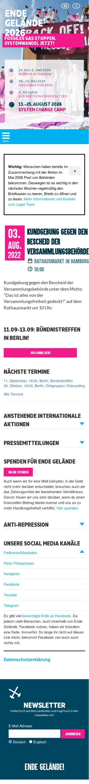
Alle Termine (13, 394)
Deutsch (19, 741)
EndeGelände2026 (24, 22)
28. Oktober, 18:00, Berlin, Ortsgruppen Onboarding (44, 385)
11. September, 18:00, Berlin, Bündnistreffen (38, 380)
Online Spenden (18, 472)
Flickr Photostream (19, 563)
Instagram (12, 573)
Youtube (10, 594)
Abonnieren (73, 734)
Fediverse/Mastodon (20, 552)
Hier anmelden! (40, 353)
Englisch (39, 741)
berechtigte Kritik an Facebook (46, 615)
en (76, 6)
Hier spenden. (67, 507)
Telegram (11, 605)
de (65, 6)
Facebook (11, 584)
